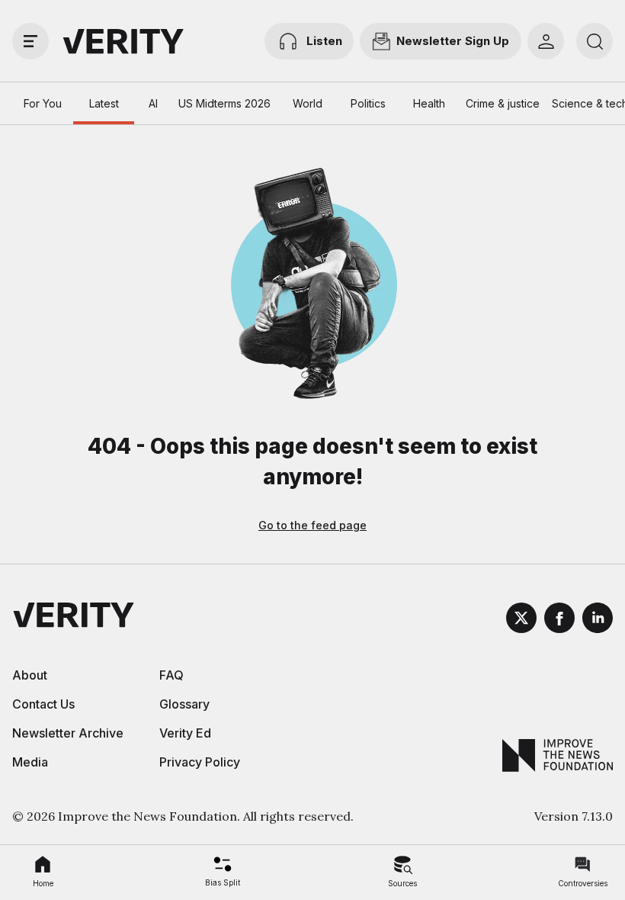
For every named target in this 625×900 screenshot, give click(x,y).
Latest (104, 103)
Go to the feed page (312, 525)
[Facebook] (559, 620)
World (307, 103)
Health (429, 103)
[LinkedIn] (597, 620)
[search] (594, 41)
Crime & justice (503, 103)
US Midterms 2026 (224, 103)
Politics (368, 103)
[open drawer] (30, 41)
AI (153, 103)
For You (43, 103)
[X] (521, 620)
